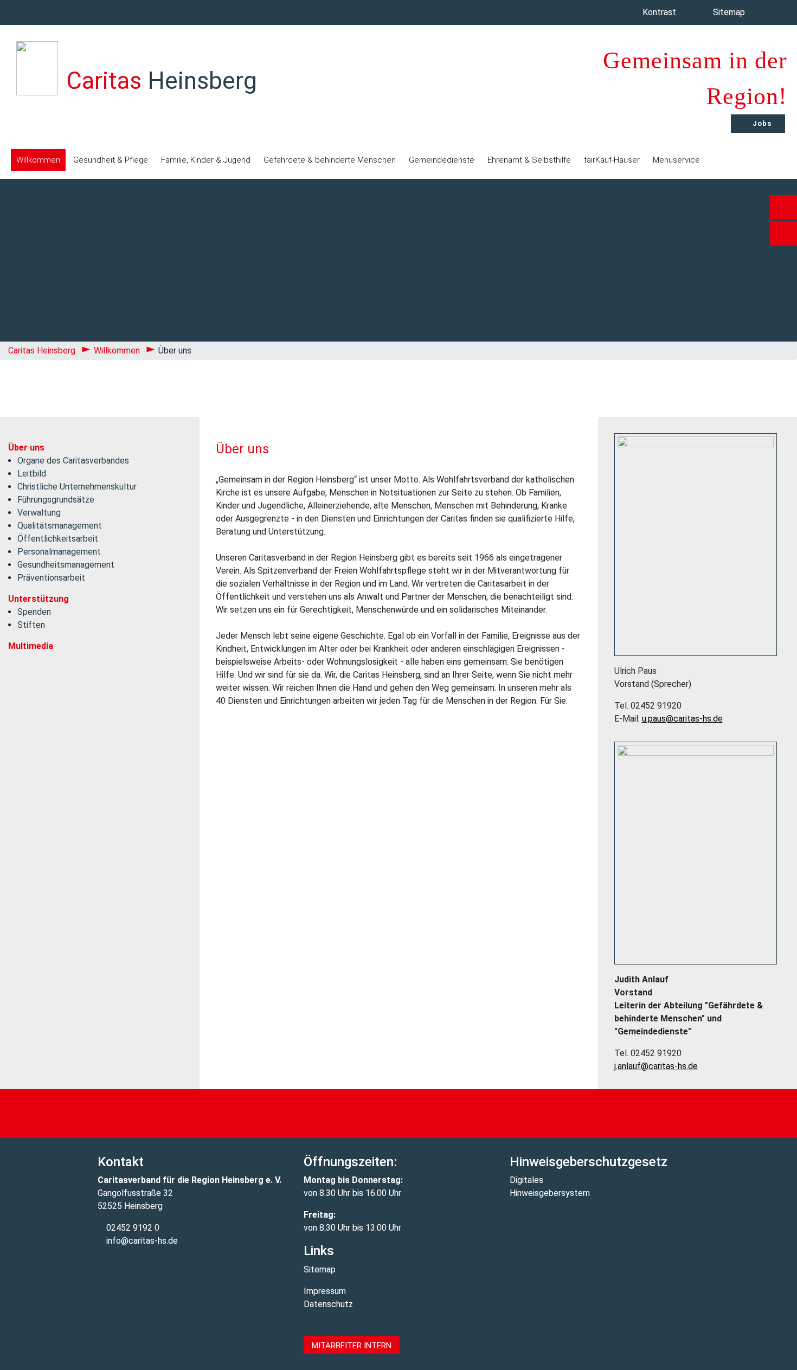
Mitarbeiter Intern (351, 1345)
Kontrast (660, 12)
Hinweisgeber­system (550, 1193)
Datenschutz (328, 1304)
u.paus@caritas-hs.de (682, 718)
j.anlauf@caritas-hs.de (656, 1066)
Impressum (325, 1291)
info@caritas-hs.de (141, 1241)
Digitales (526, 1180)
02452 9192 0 (131, 1228)
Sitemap (730, 12)
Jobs (761, 123)
